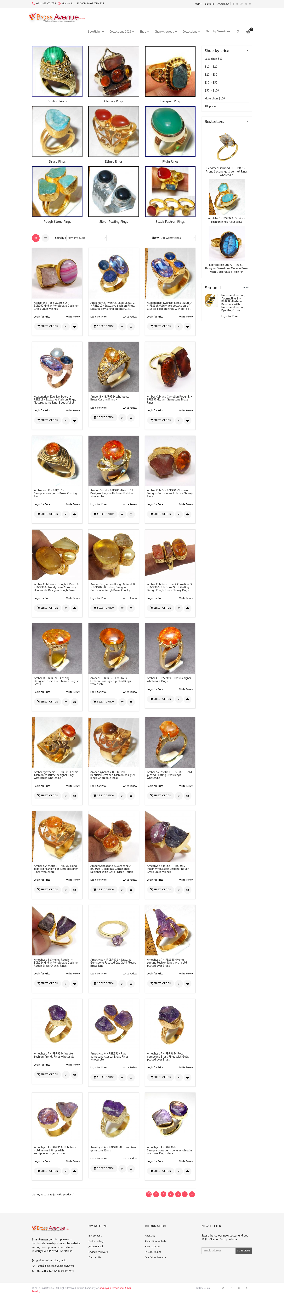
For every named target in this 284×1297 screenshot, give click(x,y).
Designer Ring (170, 101)
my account (95, 1235)
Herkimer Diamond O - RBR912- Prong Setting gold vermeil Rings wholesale (227, 172)
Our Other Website (155, 1257)
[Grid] (36, 238)
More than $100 (215, 98)
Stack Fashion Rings (170, 222)
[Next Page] (192, 1194)
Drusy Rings (57, 161)
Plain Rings (170, 161)
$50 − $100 (212, 90)
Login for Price (42, 316)
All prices (211, 106)
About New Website (155, 1241)
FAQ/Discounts (153, 1252)
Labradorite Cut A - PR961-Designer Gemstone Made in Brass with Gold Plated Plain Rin (226, 268)
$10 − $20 (211, 66)
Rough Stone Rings (57, 222)
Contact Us (94, 1257)
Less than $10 (214, 58)
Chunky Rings (113, 101)
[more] (245, 287)
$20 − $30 (211, 74)
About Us (150, 1235)
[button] (73, 316)
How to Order (152, 1246)
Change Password (98, 1252)
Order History (96, 1241)
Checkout (223, 4)
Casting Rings (57, 101)
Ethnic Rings (113, 161)
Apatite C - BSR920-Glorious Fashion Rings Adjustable (227, 220)
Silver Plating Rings (113, 222)
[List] (45, 238)
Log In (209, 4)
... (184, 1194)
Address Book (95, 1246)
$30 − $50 (211, 82)
